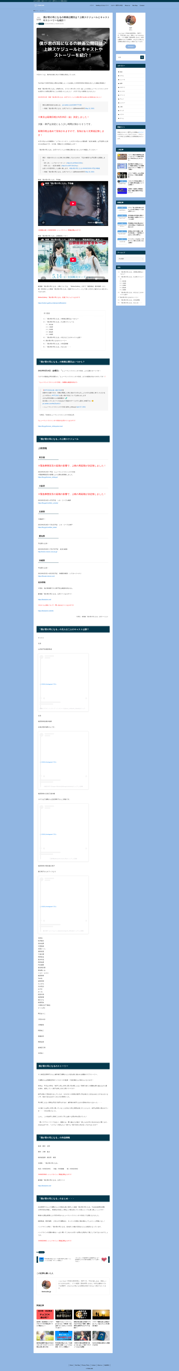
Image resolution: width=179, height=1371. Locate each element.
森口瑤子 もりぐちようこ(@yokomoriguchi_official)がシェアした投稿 (63, 931)
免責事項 (106, 1365)
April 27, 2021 (81, 407)
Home (71, 1365)
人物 (121, 106)
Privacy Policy (86, 1365)
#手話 (94, 168)
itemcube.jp (46, 1292)
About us (100, 1365)
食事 (121, 83)
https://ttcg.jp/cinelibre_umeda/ (48, 503)
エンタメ (41, 23)
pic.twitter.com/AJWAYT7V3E (72, 105)
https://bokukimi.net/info (46, 611)
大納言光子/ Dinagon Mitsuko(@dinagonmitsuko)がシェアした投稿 (63, 786)
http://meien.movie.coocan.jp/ (47, 552)
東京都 (51, 324)
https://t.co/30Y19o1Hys (69, 165)
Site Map (77, 1365)
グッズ (122, 110)
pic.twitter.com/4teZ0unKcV (52, 403)
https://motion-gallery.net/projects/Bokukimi (52, 303)
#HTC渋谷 (55, 395)
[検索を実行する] (142, 57)
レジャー (122, 103)
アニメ (122, 99)
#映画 (98, 168)
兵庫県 (51, 329)
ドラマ (122, 114)
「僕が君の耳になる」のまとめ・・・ (58, 347)
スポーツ (122, 87)
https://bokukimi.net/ (44, 599)
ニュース (122, 79)
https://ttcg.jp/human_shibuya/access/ (50, 426)
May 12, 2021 (89, 108)
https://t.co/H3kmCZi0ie (74, 163)
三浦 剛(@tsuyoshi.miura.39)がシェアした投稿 (63, 858)
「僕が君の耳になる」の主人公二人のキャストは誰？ (64, 337)
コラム (122, 75)
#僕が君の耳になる (75, 168)
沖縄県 (51, 334)
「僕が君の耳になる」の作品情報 (57, 343)
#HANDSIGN (87, 168)
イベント (122, 95)
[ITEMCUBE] (40, 5)
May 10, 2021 (89, 172)
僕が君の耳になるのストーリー (56, 340)
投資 (121, 72)
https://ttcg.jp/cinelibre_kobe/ (47, 527)
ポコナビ (141, 132)
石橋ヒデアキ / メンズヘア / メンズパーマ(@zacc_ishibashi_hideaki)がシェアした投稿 (65, 708)
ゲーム (122, 118)
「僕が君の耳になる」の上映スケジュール (60, 322)
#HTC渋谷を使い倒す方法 (52, 390)
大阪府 (51, 327)
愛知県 (51, 332)
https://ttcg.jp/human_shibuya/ (48, 477)
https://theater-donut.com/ (46, 576)
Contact (131, 46)
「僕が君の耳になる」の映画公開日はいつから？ (62, 319)
